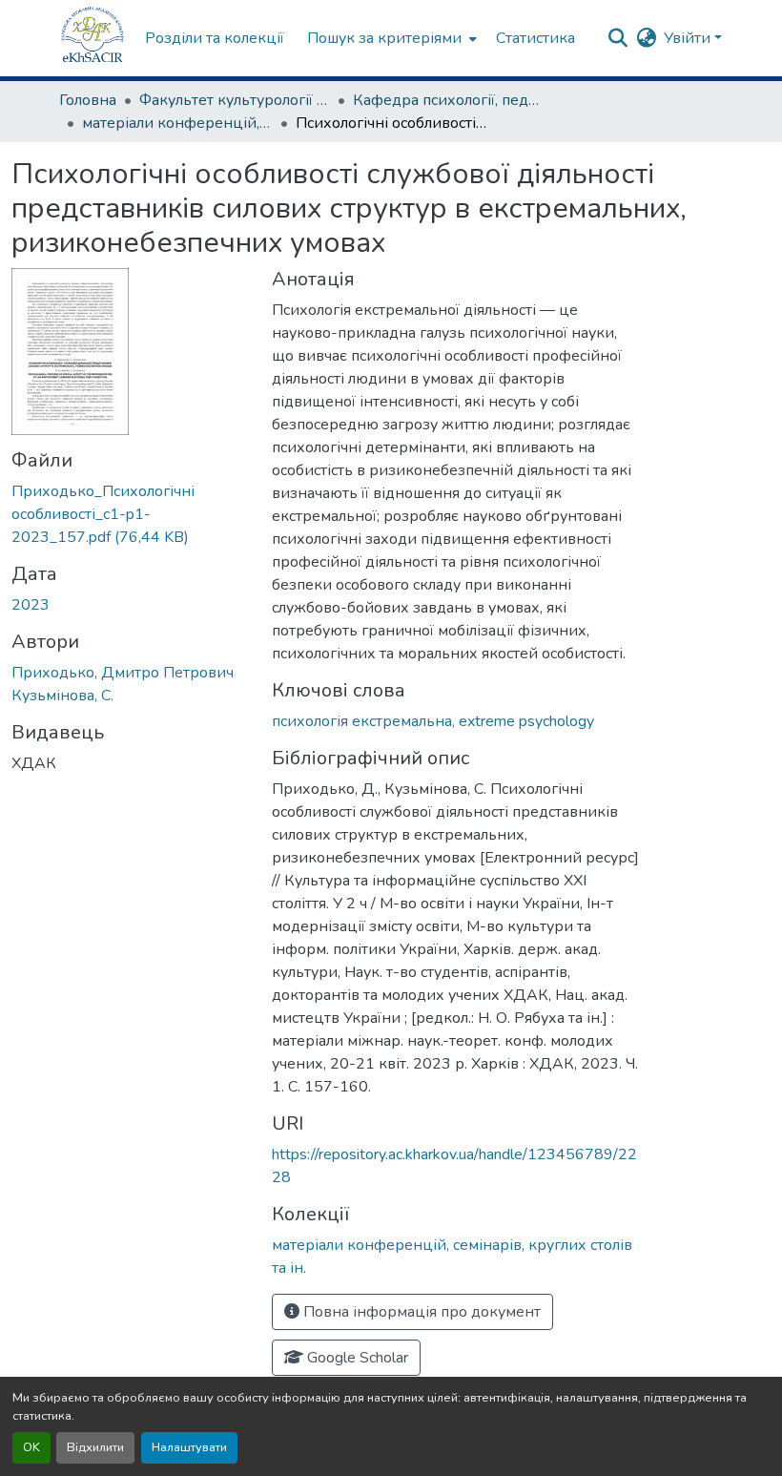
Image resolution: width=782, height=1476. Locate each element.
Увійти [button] (689, 38)
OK (31, 1447)
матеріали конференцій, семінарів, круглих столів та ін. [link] (177, 123)
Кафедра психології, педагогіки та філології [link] (448, 100)
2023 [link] (30, 604)
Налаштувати (189, 1447)
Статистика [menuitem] (535, 38)
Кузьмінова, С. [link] (62, 695)
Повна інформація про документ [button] (420, 1311)
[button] (92, 38)
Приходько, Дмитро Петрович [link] (122, 672)
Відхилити (95, 1447)
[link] (130, 514)
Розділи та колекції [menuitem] (214, 38)
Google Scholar (355, 1357)
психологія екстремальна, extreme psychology (433, 721)
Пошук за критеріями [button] (384, 38)
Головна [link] (87, 100)
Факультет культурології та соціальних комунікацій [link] (234, 100)
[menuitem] (390, 38)
